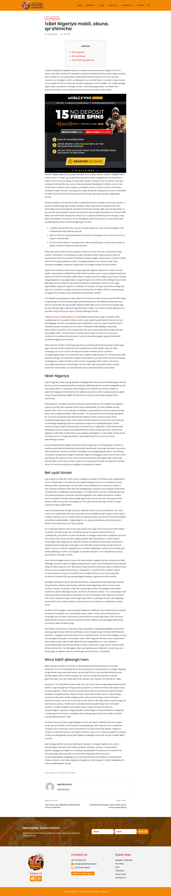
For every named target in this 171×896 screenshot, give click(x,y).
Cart (117, 867)
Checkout (119, 870)
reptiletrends (64, 784)
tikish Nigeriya (78, 52)
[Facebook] (33, 878)
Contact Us (120, 877)
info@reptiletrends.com (86, 864)
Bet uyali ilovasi (78, 56)
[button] (63, 789)
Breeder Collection (123, 860)
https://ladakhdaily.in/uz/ (65, 317)
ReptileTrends (85, 891)
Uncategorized (52, 18)
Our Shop (119, 863)
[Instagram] (39, 878)
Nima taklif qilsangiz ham (83, 60)
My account (120, 874)
